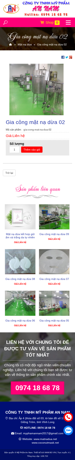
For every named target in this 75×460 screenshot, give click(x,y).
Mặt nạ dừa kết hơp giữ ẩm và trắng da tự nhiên (20, 236)
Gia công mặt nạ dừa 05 (54, 320)
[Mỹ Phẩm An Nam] (10, 44)
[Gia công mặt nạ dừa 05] (54, 303)
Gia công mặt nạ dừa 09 (54, 234)
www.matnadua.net (45, 439)
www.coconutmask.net (45, 442)
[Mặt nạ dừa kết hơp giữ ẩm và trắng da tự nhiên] (20, 217)
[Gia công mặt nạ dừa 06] (20, 303)
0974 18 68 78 (37, 388)
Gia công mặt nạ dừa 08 (20, 278)
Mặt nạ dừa (25, 44)
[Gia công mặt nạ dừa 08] (20, 261)
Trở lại (9, 172)
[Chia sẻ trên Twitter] (66, 56)
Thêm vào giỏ (31, 149)
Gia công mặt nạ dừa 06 (20, 320)
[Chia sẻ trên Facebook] (62, 56)
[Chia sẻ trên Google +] (70, 56)
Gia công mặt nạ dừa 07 (54, 278)
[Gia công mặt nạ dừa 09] (54, 217)
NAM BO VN (50, 452)
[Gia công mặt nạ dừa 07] (54, 261)
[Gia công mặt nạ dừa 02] (37, 89)
